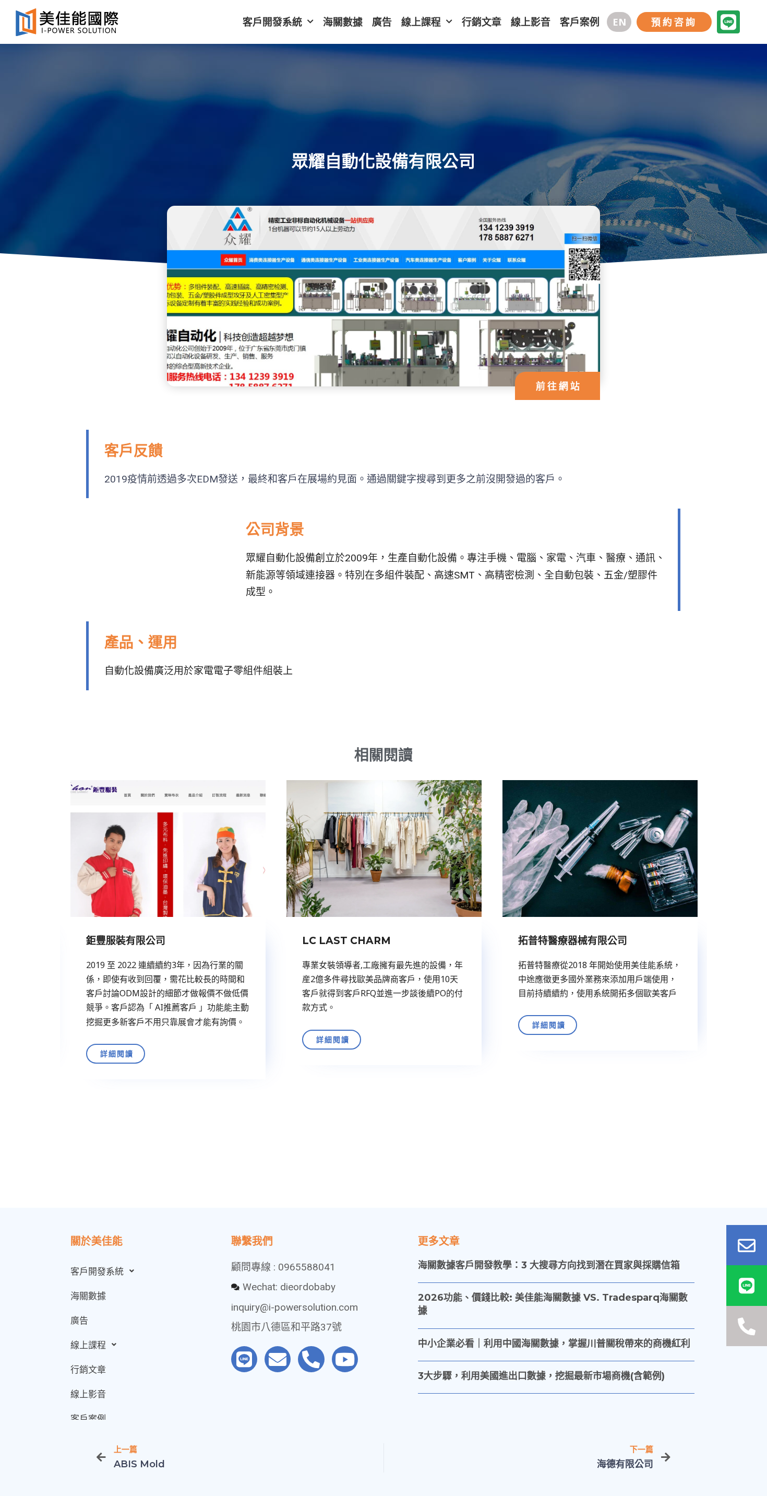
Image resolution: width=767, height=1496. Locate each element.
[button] (619, 22)
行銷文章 (481, 22)
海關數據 (343, 22)
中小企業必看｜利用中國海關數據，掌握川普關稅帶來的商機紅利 (554, 1343)
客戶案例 (580, 22)
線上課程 (421, 22)
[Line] (728, 21)
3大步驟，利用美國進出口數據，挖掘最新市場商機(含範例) (541, 1376)
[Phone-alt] (311, 1359)
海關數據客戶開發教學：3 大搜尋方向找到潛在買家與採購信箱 (549, 1265)
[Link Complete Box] (168, 933)
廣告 (382, 22)
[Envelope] (278, 1359)
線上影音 (530, 22)
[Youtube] (345, 1359)
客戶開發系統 (272, 22)
